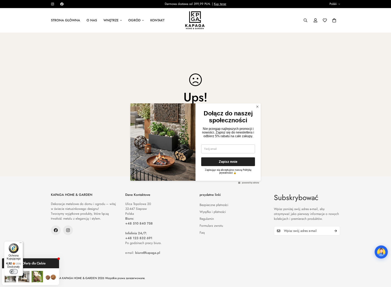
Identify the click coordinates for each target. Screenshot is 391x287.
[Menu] (20, 243)
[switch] (14, 271)
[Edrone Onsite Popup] (195, 143)
